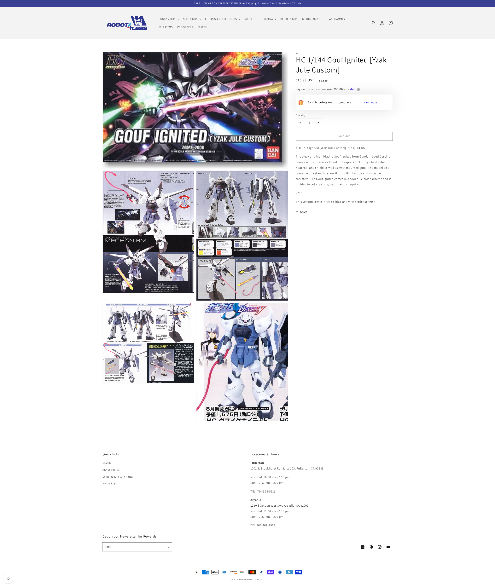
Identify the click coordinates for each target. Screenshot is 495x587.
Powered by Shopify (254, 579)
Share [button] (303, 212)
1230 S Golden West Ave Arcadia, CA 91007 (279, 506)
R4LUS (242, 579)
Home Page (109, 483)
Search (106, 463)
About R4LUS (110, 470)
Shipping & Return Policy (117, 476)
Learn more (370, 102)
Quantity (301, 115)
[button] (168, 19)
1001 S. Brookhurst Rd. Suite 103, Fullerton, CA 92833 (287, 468)
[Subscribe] (168, 547)
